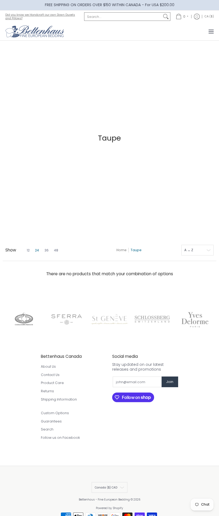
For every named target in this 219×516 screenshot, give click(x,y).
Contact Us (50, 375)
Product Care (52, 383)
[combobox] (123, 17)
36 (46, 250)
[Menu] (211, 31)
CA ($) (209, 16)
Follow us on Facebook (60, 437)
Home (121, 250)
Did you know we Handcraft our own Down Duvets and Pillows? (40, 16)
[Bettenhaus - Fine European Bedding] (34, 31)
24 (37, 250)
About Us (48, 366)
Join (169, 381)
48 (56, 250)
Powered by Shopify (109, 508)
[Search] (166, 17)
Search (47, 429)
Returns (47, 391)
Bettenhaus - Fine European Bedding (104, 500)
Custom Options (55, 413)
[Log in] (196, 16)
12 (28, 250)
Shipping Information (59, 399)
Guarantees (51, 421)
